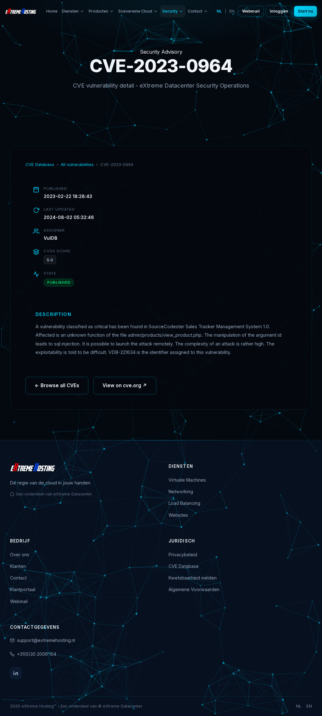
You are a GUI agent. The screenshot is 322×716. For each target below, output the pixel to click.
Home (52, 11)
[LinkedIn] (15, 673)
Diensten (70, 11)
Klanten (18, 566)
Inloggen (279, 11)
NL (219, 11)
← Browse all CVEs (57, 385)
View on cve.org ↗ (125, 385)
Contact (195, 11)
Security (170, 11)
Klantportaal (22, 589)
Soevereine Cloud (135, 11)
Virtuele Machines (187, 480)
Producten (98, 11)
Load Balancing (184, 503)
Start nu (305, 11)
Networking (181, 491)
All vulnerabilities (77, 164)
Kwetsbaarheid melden (193, 577)
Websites (178, 515)
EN (231, 11)
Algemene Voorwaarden (194, 589)
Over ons (19, 554)
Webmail (251, 11)
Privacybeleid (183, 554)
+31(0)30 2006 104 (36, 654)
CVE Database (39, 164)
